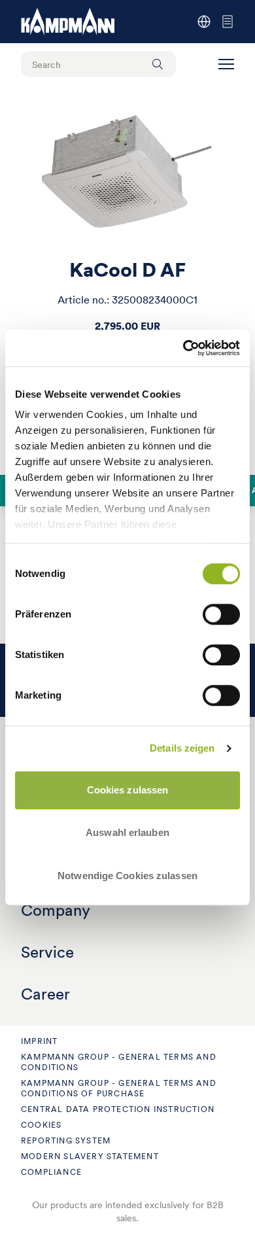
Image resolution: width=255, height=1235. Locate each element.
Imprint (39, 1041)
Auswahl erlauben (127, 832)
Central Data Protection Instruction (117, 1109)
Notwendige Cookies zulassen (127, 875)
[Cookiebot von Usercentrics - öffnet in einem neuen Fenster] (183, 348)
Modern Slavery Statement (90, 1156)
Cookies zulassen (128, 789)
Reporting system (65, 1140)
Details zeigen (182, 748)
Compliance (51, 1172)
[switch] (221, 614)
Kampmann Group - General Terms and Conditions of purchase (118, 1088)
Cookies (41, 1125)
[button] (226, 64)
